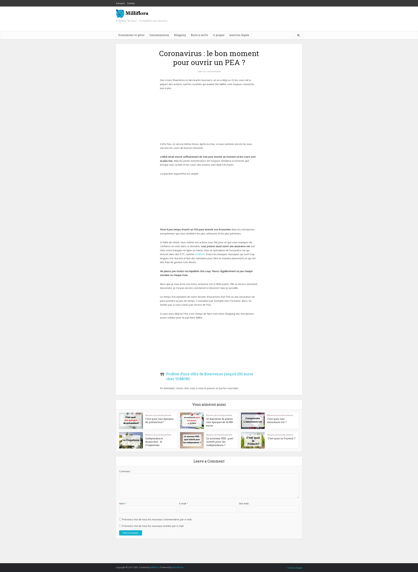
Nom (123, 503)
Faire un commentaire (209, 71)
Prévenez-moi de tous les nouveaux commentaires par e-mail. (157, 519)
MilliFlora (155, 567)
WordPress (178, 567)
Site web (244, 503)
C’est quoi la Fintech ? (281, 438)
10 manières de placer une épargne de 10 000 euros (219, 422)
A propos (120, 3)
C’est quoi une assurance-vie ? (277, 420)
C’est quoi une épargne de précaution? (159, 420)
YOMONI (200, 254)
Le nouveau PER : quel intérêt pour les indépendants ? (219, 442)
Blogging (180, 35)
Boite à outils (199, 35)
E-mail (183, 503)
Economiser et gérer (131, 35)
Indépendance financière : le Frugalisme (154, 442)
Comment (124, 471)
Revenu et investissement (158, 415)
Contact (131, 3)
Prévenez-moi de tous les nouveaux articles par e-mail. (153, 525)
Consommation (159, 35)
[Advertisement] (209, 118)
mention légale (239, 35)
